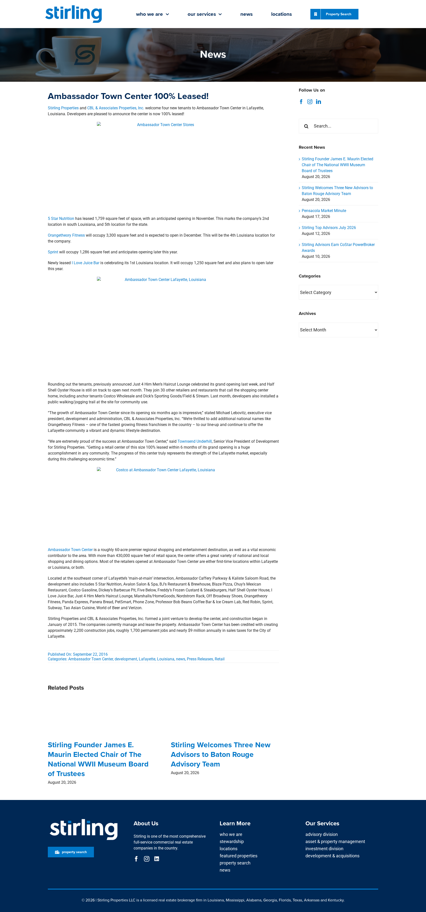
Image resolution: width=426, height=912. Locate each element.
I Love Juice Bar (85, 263)
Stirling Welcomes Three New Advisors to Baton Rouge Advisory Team (220, 754)
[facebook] (136, 859)
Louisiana (165, 659)
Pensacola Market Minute (324, 210)
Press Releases (200, 659)
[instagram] (146, 859)
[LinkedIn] (318, 101)
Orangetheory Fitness (66, 235)
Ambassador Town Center (70, 549)
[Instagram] (309, 101)
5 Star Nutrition (61, 218)
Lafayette (147, 659)
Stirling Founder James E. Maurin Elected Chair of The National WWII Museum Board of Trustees (98, 759)
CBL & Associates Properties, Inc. (115, 108)
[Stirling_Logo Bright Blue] (73, 5)
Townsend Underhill (195, 441)
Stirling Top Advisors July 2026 (329, 227)
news (180, 659)
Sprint (53, 252)
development (126, 659)
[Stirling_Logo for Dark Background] (83, 819)
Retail (220, 659)
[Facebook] (301, 101)
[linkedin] (156, 859)
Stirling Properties (63, 108)
